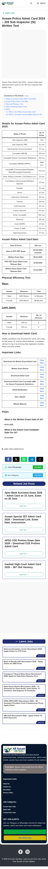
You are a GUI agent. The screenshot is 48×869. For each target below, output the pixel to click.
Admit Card (9, 13)
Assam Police (18, 449)
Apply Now (41, 655)
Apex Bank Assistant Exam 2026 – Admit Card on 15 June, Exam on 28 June (23, 495)
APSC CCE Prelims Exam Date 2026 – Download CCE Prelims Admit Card (22, 543)
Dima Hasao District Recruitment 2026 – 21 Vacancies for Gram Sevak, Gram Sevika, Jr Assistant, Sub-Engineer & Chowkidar (22, 688)
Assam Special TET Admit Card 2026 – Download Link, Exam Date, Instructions (23, 519)
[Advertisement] (24, 54)
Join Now (38, 467)
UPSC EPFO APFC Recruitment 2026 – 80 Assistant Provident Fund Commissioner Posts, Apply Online (24, 703)
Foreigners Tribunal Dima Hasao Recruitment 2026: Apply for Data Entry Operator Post (22, 675)
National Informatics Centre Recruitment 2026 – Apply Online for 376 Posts (23, 650)
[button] (31, 3)
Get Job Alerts (25, 832)
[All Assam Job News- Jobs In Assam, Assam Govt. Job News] (7, 3)
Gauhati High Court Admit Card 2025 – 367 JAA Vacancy (23, 566)
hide (26, 96)
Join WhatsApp (25, 838)
